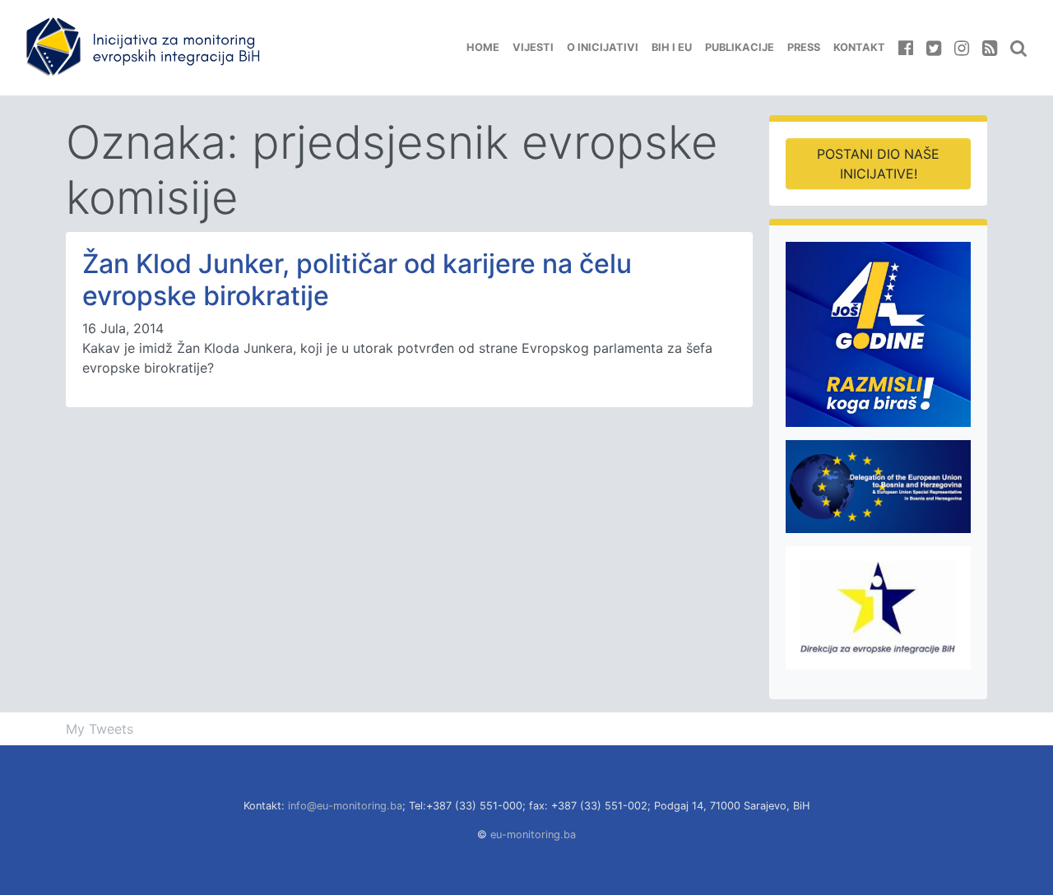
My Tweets (99, 729)
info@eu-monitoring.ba (345, 806)
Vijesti (533, 47)
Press (803, 47)
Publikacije (739, 47)
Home (482, 47)
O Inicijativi (602, 47)
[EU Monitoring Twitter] (934, 47)
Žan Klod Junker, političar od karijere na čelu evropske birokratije (357, 279)
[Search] (1018, 47)
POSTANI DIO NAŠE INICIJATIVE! (878, 164)
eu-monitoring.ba (533, 834)
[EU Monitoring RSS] (990, 47)
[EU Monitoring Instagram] (962, 47)
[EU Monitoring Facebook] (906, 47)
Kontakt (859, 47)
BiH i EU (672, 47)
